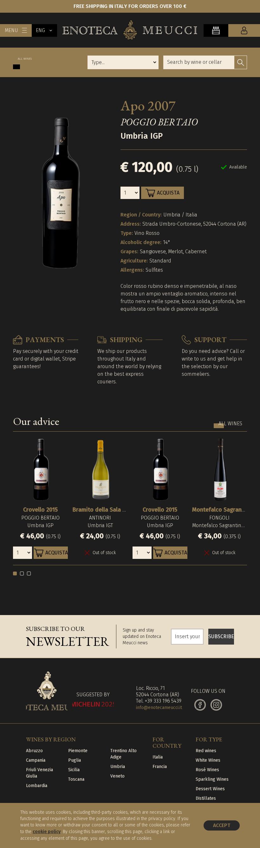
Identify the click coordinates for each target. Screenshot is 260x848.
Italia (158, 757)
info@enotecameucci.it (159, 707)
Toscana (76, 779)
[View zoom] (60, 193)
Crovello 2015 (40, 509)
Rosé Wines (207, 769)
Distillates (206, 798)
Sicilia (74, 769)
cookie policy (47, 831)
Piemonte (78, 750)
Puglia (74, 760)
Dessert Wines (210, 789)
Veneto (117, 776)
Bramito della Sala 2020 (103, 509)
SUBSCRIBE (221, 636)
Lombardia (36, 785)
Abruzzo (34, 750)
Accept (221, 825)
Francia (160, 766)
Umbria (117, 766)
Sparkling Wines (212, 779)
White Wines (208, 760)
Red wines (206, 750)
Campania (35, 760)
